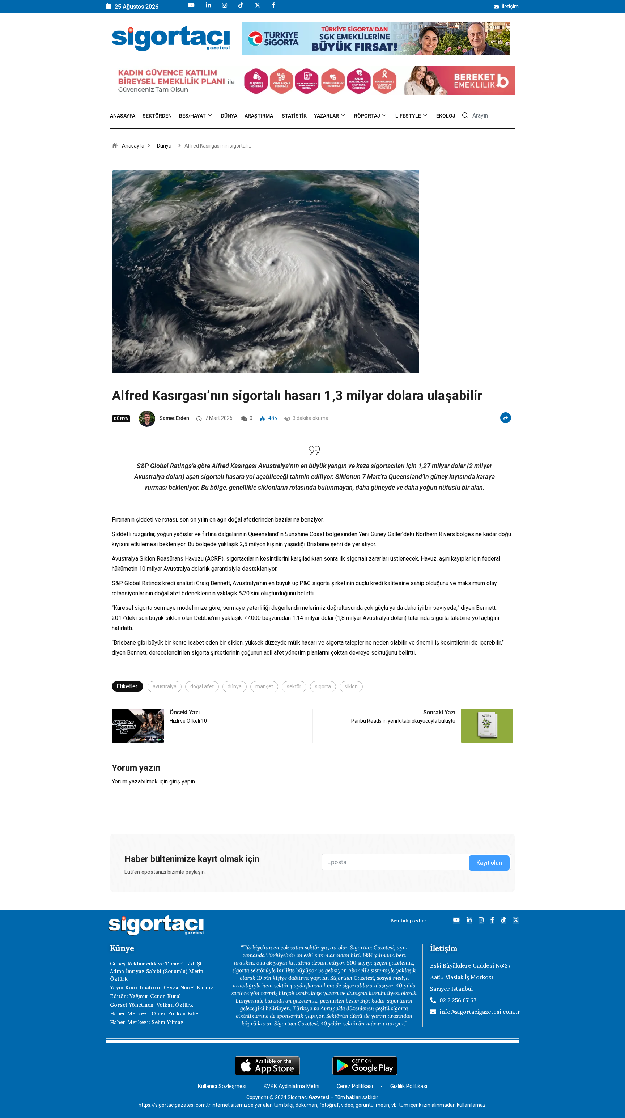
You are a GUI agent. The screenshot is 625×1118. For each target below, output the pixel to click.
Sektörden (157, 116)
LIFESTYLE (408, 116)
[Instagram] (224, 8)
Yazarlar (326, 116)
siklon (351, 686)
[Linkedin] (207, 8)
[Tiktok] (240, 8)
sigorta (323, 686)
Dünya (229, 116)
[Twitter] (516, 920)
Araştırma (259, 116)
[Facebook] (273, 8)
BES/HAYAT (192, 116)
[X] (257, 8)
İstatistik (293, 116)
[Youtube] (190, 8)
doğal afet (202, 686)
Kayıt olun (489, 862)
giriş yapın (182, 781)
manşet (264, 686)
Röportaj (367, 116)
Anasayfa (122, 116)
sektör (294, 686)
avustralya (165, 686)
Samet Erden (174, 418)
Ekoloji (446, 116)
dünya (235, 686)
